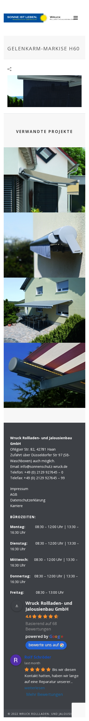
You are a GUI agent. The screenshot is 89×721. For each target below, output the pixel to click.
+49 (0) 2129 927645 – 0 (43, 472)
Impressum (19, 488)
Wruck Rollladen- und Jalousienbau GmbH (48, 606)
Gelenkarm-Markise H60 (44, 199)
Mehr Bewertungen (44, 694)
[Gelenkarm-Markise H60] (44, 91)
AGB (13, 494)
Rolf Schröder (37, 657)
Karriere (16, 505)
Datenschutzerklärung (27, 500)
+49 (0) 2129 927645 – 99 (44, 477)
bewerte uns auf (43, 644)
